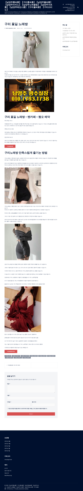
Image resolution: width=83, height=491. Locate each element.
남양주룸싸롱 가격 (71, 8)
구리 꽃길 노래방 (66, 28)
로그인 (6, 468)
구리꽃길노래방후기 (26, 357)
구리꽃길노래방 (8, 355)
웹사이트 (34, 402)
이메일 (9, 402)
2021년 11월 (7, 443)
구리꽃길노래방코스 (17, 357)
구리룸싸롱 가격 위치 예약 (14, 365)
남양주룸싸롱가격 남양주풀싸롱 (70, 41)
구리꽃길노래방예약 (42, 355)
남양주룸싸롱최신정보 (70, 4)
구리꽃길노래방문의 (33, 355)
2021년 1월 (7, 450)
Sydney (26, 488)
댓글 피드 (7, 473)
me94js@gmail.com (11, 28)
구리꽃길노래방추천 (8, 357)
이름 (8, 395)
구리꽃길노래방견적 (24, 355)
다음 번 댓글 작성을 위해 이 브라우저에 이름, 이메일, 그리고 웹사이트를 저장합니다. (27, 408)
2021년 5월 (7, 446)
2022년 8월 (7, 441)
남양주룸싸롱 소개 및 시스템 (69, 7)
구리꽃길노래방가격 (15, 355)
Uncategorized (28, 28)
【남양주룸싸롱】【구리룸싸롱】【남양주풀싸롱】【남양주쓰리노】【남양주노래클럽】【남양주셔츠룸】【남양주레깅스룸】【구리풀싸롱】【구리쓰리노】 (28, 6)
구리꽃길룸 (72, 5)
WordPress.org (8, 475)
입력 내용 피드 (8, 470)
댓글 (8, 383)
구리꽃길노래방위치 (51, 355)
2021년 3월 (7, 448)
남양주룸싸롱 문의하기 (70, 10)
